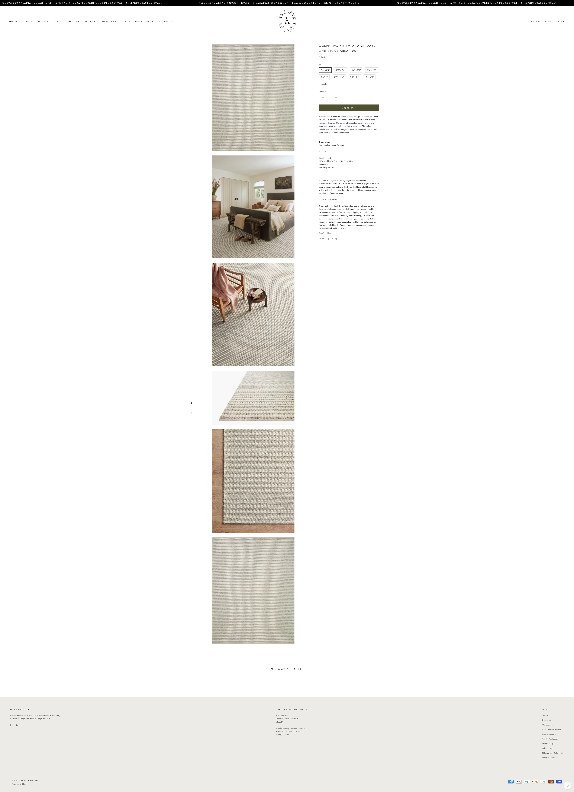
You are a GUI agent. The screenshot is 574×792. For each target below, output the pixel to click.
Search (548, 21)
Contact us (546, 720)
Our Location (547, 724)
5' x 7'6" (324, 77)
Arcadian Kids (110, 21)
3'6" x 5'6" (356, 69)
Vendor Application (550, 738)
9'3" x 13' (370, 77)
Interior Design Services (138, 21)
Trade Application (549, 734)
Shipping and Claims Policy (553, 753)
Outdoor (90, 21)
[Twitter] (332, 239)
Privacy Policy (547, 743)
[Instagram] (17, 725)
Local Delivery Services (551, 729)
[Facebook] (328, 239)
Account (535, 21)
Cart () (562, 21)
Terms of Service (549, 757)
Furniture (13, 21)
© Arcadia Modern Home (26, 780)
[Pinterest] (336, 239)
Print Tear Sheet (325, 233)
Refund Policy (547, 748)
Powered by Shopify (20, 784)
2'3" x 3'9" (325, 69)
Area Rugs (73, 21)
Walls (58, 21)
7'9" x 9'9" (354, 77)
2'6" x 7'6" (340, 69)
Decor (28, 21)
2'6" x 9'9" (371, 69)
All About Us (166, 21)
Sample (324, 84)
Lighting (43, 21)
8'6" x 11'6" (339, 77)
